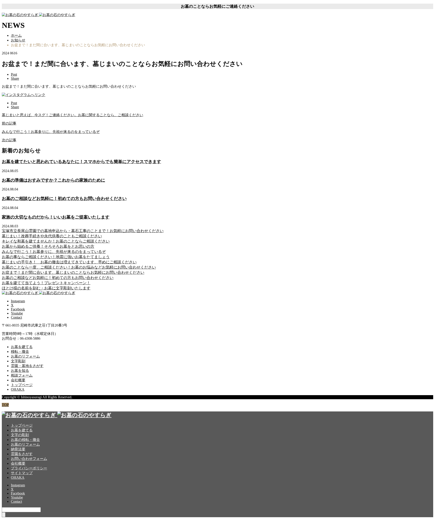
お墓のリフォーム (25, 356)
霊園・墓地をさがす (27, 366)
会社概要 (18, 380)
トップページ (22, 385)
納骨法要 (18, 449)
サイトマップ (22, 473)
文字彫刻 (18, 361)
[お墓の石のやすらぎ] (38, 15)
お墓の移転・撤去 (25, 440)
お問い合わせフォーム (29, 459)
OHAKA (17, 389)
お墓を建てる (22, 347)
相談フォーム (22, 375)
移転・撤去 (20, 351)
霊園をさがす (22, 454)
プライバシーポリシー (29, 468)
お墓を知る (20, 370)
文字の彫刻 (20, 435)
